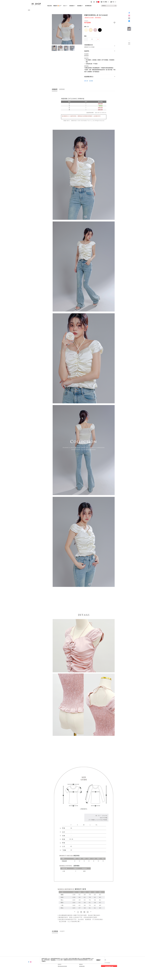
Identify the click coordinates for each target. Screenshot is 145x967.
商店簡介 (59, 964)
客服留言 (81, 964)
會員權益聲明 (82, 966)
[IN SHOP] (36, 4)
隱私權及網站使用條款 (62, 966)
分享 (87, 80)
